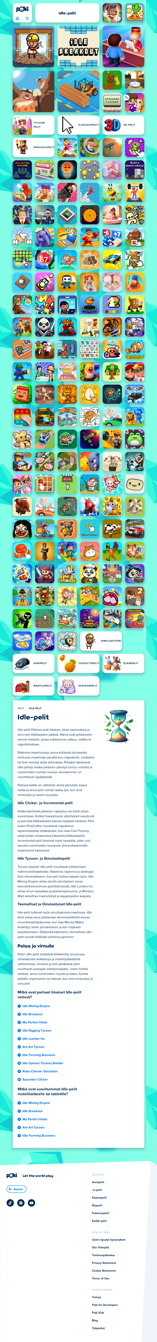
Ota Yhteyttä (100, 1247)
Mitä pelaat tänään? (27, 18)
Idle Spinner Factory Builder (42, 1063)
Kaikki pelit (99, 1221)
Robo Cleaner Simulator (40, 1071)
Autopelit (98, 1182)
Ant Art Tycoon (33, 1047)
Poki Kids (98, 1312)
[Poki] (22, 9)
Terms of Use (100, 1278)
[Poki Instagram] (21, 1203)
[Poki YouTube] (31, 1203)
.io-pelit (97, 1190)
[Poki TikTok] (10, 1203)
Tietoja (96, 1297)
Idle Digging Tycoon (36, 1030)
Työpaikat (98, 1328)
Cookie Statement (104, 1270)
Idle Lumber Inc (33, 1038)
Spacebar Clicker (35, 1079)
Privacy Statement (104, 1263)
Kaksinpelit (99, 1197)
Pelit (21, 708)
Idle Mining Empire (36, 1006)
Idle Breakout (32, 1014)
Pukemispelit (100, 1213)
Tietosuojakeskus (103, 1255)
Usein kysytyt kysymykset (109, 1239)
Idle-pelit (35, 708)
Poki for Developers (105, 1305)
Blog (95, 1320)
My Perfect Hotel (34, 1022)
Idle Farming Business (38, 1055)
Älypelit (97, 1205)
